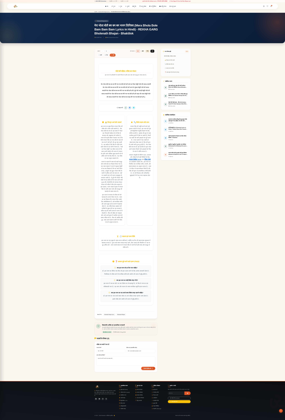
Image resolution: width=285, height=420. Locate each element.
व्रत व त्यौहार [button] (143, 6)
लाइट (138, 51)
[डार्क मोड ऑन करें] (263, 6)
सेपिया (148, 51)
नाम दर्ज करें (99, 347)
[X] (106, 399)
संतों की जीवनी (139, 389)
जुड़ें (187, 393)
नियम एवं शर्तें (155, 395)
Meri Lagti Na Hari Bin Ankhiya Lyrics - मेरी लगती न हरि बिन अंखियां (189, 1)
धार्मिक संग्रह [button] (163, 6)
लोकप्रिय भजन (123, 395)
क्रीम (143, 51)
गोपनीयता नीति (156, 392)
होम (107, 6)
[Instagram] (102, 399)
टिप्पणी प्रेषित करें (147, 368)
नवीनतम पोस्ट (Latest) (125, 392)
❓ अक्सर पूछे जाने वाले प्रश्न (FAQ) (172, 72)
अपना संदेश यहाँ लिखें (101, 355)
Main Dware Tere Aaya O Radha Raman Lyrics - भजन (160, 1)
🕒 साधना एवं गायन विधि (169, 68)
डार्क (152, 51)
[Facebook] (95, 399)
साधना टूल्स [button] (173, 6)
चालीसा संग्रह (123, 408)
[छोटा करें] (102, 51)
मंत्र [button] (121, 6)
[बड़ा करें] (110, 51)
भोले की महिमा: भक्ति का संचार (170, 56)
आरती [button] (128, 6)
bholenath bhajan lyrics (104, 11)
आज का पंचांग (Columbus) (101, 1)
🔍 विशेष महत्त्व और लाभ (169, 64)
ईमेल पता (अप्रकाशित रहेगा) (131, 347)
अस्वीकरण (155, 397)
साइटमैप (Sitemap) (157, 408)
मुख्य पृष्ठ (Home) (124, 389)
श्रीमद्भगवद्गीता (123, 405)
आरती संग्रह (123, 397)
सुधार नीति (155, 403)
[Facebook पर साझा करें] (129, 107)
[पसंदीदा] (267, 6)
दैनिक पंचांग (147, 159)
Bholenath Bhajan (121, 314)
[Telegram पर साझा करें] (133, 107)
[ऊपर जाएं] (281, 411)
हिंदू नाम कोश (139, 400)
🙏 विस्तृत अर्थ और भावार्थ (170, 60)
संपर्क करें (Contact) (175, 398)
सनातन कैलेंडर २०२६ (135, 159)
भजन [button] (114, 6)
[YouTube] (99, 399)
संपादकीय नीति (156, 400)
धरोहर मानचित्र (140, 395)
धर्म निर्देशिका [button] (153, 6)
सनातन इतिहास (140, 392)
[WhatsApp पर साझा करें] (125, 107)
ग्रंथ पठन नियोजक (140, 397)
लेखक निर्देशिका (156, 405)
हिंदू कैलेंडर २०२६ (124, 400)
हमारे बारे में (155, 389)
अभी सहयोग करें (174, 401)
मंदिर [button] (135, 6)
